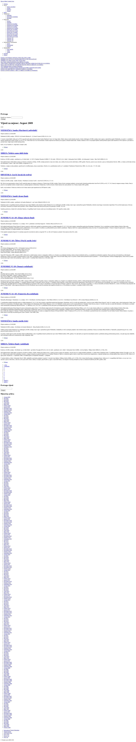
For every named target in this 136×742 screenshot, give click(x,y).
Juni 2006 (6, 722)
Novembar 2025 (8, 410)
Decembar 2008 (8, 679)
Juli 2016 (6, 556)
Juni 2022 (6, 466)
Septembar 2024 (8, 429)
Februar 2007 (7, 710)
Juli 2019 (6, 512)
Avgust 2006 (7, 719)
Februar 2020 (7, 502)
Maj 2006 (6, 723)
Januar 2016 (7, 564)
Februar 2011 (7, 642)
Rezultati (9, 18)
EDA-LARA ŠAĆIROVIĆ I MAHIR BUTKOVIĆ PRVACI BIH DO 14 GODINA (22, 64)
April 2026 (6, 402)
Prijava (5, 55)
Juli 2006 (6, 720)
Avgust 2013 (7, 600)
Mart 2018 (6, 532)
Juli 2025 (6, 415)
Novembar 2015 (8, 567)
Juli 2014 (6, 587)
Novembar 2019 (8, 506)
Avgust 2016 (7, 554)
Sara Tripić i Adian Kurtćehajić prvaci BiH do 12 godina (15, 62)
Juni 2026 (6, 400)
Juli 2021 (6, 482)
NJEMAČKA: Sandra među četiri (14, 321)
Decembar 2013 (8, 597)
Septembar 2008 (8, 683)
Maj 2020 (6, 499)
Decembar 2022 (8, 458)
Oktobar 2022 (7, 461)
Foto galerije (10, 49)
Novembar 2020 (8, 492)
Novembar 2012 (8, 612)
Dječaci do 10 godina (12, 35)
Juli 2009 (6, 669)
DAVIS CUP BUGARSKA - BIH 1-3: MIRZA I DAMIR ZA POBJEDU (19, 70)
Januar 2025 (7, 424)
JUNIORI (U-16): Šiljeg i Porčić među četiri (18, 241)
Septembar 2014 (8, 584)
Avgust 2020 (7, 495)
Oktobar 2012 (7, 614)
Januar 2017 (7, 547)
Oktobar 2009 (7, 665)
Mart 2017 (6, 544)
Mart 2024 (6, 438)
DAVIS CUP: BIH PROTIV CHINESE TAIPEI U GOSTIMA (16, 69)
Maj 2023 (6, 451)
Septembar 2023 (8, 446)
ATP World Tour (8, 733)
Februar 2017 (7, 546)
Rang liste (6, 19)
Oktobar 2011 (7, 631)
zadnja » (6, 382)
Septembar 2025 (8, 412)
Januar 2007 (7, 712)
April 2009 (6, 673)
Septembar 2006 (8, 717)
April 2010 (6, 656)
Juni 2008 (6, 688)
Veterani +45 (10, 39)
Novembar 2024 (8, 427)
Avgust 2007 (7, 702)
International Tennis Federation (11, 730)
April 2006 (6, 724)
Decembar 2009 (8, 662)
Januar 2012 (7, 627)
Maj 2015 (6, 574)
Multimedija (7, 48)
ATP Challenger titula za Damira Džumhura (11, 66)
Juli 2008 (6, 686)
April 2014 (6, 591)
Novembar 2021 (8, 476)
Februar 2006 (7, 727)
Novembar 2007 (8, 697)
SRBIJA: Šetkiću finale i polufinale (15, 344)
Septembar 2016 (8, 553)
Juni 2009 (6, 670)
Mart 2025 (6, 421)
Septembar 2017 (8, 539)
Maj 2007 (6, 706)
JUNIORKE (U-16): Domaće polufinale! (17, 266)
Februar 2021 (7, 488)
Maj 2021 (6, 485)
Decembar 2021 (8, 475)
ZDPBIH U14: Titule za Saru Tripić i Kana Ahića (13, 60)
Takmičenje (7, 14)
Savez (5, 5)
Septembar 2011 (8, 632)
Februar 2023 (7, 455)
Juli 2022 (6, 465)
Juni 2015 (6, 573)
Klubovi (9, 9)
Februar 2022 (7, 472)
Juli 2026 (6, 398)
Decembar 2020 (8, 490)
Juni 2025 (6, 417)
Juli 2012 (6, 618)
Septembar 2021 (8, 479)
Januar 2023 (7, 456)
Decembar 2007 (8, 696)
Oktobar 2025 (7, 411)
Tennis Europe (7, 731)
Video (8, 50)
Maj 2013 (6, 604)
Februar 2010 (7, 659)
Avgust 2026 (7, 397)
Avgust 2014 (7, 585)
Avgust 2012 (7, 617)
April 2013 (6, 605)
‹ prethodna (6, 366)
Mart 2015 (6, 577)
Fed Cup (6, 737)
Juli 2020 (6, 496)
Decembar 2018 (8, 520)
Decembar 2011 (8, 628)
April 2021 (6, 486)
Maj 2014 (6, 590)
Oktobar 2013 (7, 598)
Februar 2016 (7, 563)
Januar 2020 (7, 503)
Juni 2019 (6, 513)
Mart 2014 (6, 592)
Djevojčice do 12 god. (12, 33)
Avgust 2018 (7, 526)
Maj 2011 (6, 638)
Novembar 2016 (8, 550)
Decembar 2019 (8, 505)
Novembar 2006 (8, 714)
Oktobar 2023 (7, 445)
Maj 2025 (6, 418)
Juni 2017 (6, 540)
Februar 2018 (7, 533)
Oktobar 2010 (7, 648)
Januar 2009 (7, 678)
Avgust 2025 (7, 414)
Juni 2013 (6, 602)
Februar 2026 (7, 405)
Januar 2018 (7, 534)
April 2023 (6, 452)
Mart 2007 (6, 709)
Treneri (8, 11)
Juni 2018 (6, 527)
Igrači (5, 12)
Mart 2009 (6, 675)
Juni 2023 (6, 449)
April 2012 (6, 622)
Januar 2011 (7, 644)
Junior (8, 43)
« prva (5, 365)
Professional (10, 45)
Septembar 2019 (8, 509)
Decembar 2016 (8, 549)
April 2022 (6, 469)
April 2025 (6, 419)
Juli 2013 (6, 601)
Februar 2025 (7, 422)
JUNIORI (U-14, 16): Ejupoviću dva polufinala (19, 294)
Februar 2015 (7, 578)
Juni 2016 (6, 557)
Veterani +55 (10, 41)
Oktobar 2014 (7, 583)
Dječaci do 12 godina (12, 32)
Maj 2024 (6, 435)
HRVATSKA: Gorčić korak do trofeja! (16, 175)
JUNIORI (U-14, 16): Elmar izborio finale (17, 218)
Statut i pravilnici (11, 6)
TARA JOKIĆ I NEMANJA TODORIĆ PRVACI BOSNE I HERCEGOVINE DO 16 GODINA (25, 63)
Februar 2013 (7, 608)
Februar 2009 (7, 676)
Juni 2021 (6, 483)
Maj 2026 (6, 401)
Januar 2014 (7, 595)
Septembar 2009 (8, 666)
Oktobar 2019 (7, 507)
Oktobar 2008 (7, 682)
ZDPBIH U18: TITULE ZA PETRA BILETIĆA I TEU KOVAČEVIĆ (19, 59)
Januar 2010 (7, 661)
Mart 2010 (6, 658)
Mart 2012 (6, 624)
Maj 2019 (6, 514)
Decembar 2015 (8, 566)
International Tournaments (10, 42)
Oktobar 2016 (7, 551)
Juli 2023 (6, 448)
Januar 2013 (7, 610)
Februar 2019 (7, 517)
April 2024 (6, 436)
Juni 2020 (6, 497)
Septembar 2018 (8, 524)
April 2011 (6, 639)
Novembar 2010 (8, 646)
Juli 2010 (6, 652)
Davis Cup (6, 736)
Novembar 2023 (8, 444)
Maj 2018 (6, 529)
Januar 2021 (7, 489)
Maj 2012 (6, 621)
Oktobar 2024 (7, 428)
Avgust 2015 (7, 570)
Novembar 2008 (8, 680)
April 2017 (6, 543)
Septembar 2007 (8, 700)
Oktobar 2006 (7, 716)
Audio (8, 52)
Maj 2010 (6, 655)
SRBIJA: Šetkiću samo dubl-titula (14, 153)
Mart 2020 (6, 500)
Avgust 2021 (7, 480)
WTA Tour (6, 734)
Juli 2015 (6, 571)
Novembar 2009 (8, 663)
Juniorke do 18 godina (12, 25)
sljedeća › (6, 380)
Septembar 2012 (8, 615)
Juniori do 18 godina (12, 24)
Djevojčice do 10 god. (12, 36)
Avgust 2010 (7, 651)
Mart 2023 (6, 454)
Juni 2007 (6, 705)
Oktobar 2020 (7, 493)
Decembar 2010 (8, 645)
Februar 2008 (7, 693)
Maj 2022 (6, 468)
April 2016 (6, 560)
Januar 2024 (7, 441)
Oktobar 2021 (7, 478)
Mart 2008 (6, 692)
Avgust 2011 (7, 634)
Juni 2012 (6, 619)
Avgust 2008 (7, 685)
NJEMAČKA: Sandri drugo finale (14, 196)
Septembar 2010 (8, 649)
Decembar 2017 (8, 536)
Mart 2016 (6, 561)
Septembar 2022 (8, 462)
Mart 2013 (6, 607)
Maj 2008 (6, 689)
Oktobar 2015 (7, 568)
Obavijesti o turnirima (12, 16)
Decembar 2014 (8, 581)
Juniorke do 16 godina (12, 28)
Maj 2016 (6, 558)
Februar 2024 (7, 439)
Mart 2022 (6, 471)
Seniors (9, 46)
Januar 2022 (7, 473)
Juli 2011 (6, 635)
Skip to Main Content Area (7, 1)
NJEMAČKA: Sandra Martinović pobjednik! (19, 130)
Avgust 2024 (7, 431)
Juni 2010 (6, 653)
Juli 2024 (6, 432)
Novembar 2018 (8, 522)
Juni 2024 (6, 434)
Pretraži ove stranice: (6, 117)
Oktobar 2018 (7, 523)
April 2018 (6, 530)
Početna (6, 4)
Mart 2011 (6, 641)
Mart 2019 (6, 516)
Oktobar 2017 (7, 537)
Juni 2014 (6, 588)
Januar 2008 (7, 695)
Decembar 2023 (8, 442)
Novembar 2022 (8, 459)
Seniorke (9, 22)
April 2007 (6, 707)
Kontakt (6, 53)
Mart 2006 (6, 726)
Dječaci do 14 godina (12, 29)
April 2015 (6, 575)
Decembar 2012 (8, 611)
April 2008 (6, 690)
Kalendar (9, 15)
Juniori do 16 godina (12, 26)
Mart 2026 (6, 404)
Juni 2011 (6, 636)
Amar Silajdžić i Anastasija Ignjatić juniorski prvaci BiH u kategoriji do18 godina (21, 67)
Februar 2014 (7, 594)
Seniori (8, 21)
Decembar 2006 (8, 713)
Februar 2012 (7, 625)
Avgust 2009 (7, 668)
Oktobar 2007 (7, 699)
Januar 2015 (7, 580)
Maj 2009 (6, 672)
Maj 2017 (6, 541)
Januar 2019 (7, 519)
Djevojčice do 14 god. (12, 31)
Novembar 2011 (8, 629)
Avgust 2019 (7, 510)
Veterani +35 (10, 38)
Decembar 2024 (8, 425)
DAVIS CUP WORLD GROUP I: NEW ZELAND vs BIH (16, 57)
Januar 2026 (7, 407)
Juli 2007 (6, 703)
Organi (8, 8)
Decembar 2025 (8, 408)
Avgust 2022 (7, 463)
